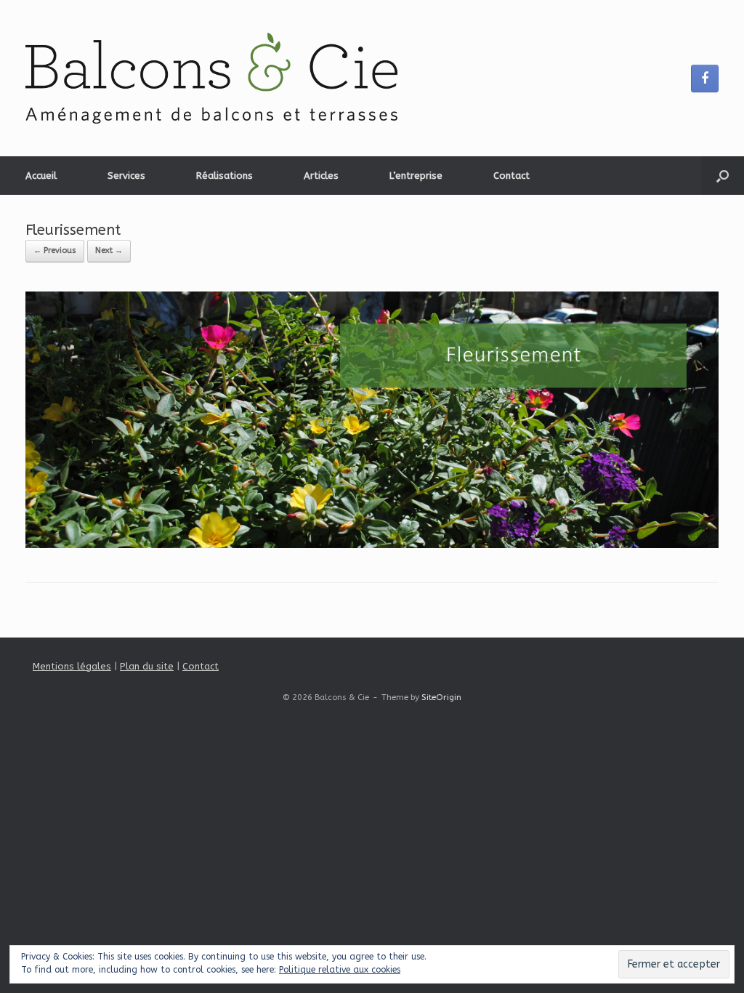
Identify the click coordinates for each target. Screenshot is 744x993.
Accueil (41, 175)
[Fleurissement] (372, 544)
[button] (722, 175)
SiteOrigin (441, 697)
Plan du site (147, 666)
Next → (109, 250)
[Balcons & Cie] (211, 78)
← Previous (54, 250)
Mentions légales (72, 666)
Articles (321, 175)
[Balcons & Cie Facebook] (705, 78)
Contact (511, 175)
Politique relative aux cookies (339, 970)
